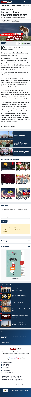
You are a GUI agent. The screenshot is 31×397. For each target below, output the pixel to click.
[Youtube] (18, 358)
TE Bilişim (19, 394)
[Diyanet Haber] (6, 1)
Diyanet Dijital (5, 376)
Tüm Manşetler (6, 370)
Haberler (3, 9)
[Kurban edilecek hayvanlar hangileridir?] (15, 32)
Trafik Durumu (6, 367)
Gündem (25, 5)
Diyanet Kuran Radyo (16, 377)
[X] (13, 358)
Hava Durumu (6, 364)
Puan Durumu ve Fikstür (8, 369)
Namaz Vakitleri (6, 365)
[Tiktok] (21, 358)
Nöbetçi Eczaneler (7, 362)
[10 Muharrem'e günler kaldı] (8, 165)
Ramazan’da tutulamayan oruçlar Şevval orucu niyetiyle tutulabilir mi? (22, 198)
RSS (6, 390)
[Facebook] (10, 358)
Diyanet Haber (5, 5)
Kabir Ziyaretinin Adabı (22, 170)
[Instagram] (15, 358)
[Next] (8, 358)
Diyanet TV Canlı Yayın (16, 376)
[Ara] (26, 1)
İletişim (18, 381)
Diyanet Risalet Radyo (7, 379)
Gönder (4, 221)
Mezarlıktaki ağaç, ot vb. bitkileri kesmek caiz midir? (7, 184)
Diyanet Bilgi (10, 9)
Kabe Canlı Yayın (18, 379)
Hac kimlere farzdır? (21, 183)
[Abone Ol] (26, 43)
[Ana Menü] (28, 1)
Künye (23, 381)
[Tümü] (29, 240)
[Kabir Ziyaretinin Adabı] (23, 165)
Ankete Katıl (5, 342)
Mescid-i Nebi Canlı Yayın (8, 381)
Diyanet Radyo (5, 377)
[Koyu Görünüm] (24, 1)
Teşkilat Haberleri (16, 5)
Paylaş (4, 43)
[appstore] (11, 384)
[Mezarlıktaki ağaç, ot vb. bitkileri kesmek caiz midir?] (8, 178)
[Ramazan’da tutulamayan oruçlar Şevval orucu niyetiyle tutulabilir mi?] (23, 192)
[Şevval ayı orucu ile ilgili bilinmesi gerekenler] (8, 192)
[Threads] (23, 358)
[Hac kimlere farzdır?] (23, 178)
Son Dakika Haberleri (8, 372)
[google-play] (19, 384)
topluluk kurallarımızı (14, 226)
